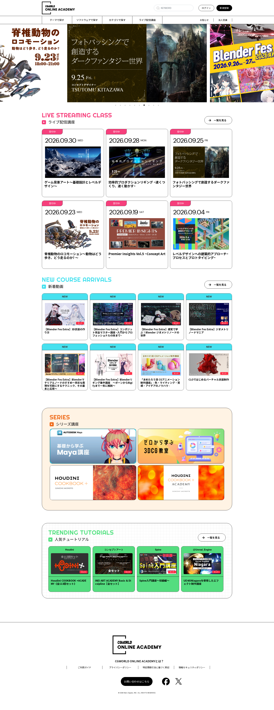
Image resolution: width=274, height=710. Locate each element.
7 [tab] (144, 105)
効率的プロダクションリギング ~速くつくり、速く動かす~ (136, 184)
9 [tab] (153, 105)
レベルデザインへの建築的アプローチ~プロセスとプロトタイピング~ (200, 255)
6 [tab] (139, 105)
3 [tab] (125, 105)
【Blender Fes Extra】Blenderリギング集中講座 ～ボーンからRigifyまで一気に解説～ (112, 382)
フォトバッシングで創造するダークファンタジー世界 (201, 184)
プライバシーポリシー (120, 667)
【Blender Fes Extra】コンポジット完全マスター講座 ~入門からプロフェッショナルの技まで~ (112, 332)
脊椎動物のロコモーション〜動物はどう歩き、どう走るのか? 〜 (72, 255)
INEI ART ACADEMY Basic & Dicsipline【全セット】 (113, 582)
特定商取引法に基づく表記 (156, 667)
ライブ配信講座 (147, 20)
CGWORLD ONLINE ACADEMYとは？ (139, 661)
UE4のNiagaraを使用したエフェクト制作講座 (201, 582)
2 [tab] (120, 105)
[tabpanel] (137, 63)
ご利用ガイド (84, 667)
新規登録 (224, 8)
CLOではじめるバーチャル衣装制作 (209, 379)
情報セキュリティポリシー (192, 667)
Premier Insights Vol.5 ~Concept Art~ (136, 255)
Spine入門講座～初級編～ (154, 580)
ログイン (206, 8)
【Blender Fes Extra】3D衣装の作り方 (64, 330)
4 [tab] (129, 105)
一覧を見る (220, 120)
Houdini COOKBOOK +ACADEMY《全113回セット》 (68, 582)
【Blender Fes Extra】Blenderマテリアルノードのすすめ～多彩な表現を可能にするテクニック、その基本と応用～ (64, 384)
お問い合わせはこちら (136, 681)
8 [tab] (148, 105)
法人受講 (222, 20)
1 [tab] (115, 105)
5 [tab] (134, 105)
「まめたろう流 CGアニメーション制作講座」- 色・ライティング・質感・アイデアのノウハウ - (160, 382)
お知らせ (204, 20)
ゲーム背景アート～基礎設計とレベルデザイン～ (72, 184)
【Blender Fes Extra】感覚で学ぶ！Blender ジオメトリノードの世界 (159, 332)
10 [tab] (158, 105)
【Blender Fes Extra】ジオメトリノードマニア (208, 330)
